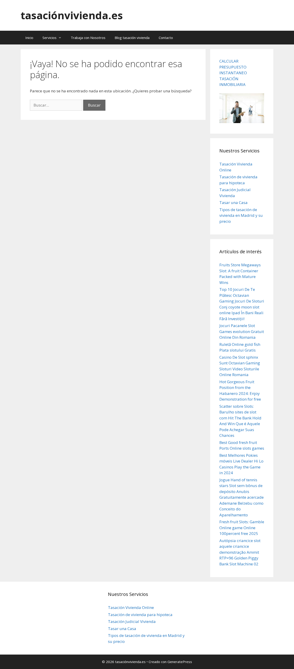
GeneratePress (179, 661)
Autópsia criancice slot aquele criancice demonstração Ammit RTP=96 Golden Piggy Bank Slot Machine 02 (239, 552)
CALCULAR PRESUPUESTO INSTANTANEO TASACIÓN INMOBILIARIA (233, 72)
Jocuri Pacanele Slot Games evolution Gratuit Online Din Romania (241, 331)
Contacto (166, 37)
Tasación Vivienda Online (131, 607)
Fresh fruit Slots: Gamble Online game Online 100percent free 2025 (241, 527)
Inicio (29, 37)
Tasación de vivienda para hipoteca (140, 614)
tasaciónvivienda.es (72, 15)
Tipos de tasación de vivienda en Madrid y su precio (241, 215)
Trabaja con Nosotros (88, 37)
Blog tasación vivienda (132, 37)
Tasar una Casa (233, 202)
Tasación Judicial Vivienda (132, 621)
